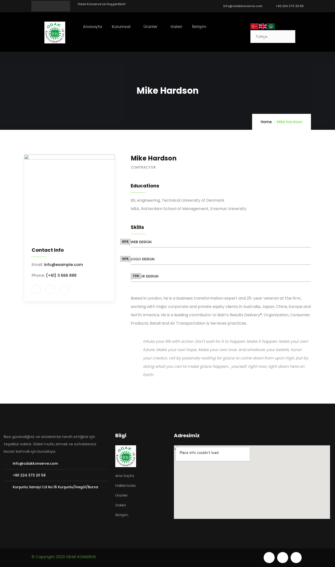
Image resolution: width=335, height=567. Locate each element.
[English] (263, 26)
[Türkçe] (254, 26)
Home (266, 121)
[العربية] (271, 26)
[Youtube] (269, 557)
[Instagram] (296, 557)
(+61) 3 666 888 (61, 275)
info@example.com (63, 264)
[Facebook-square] (282, 557)
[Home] (54, 32)
